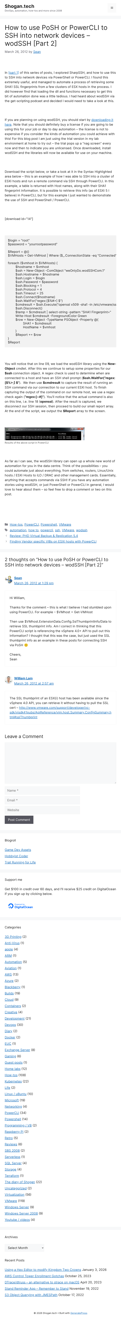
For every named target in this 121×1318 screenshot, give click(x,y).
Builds (9, 993)
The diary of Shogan (20, 1182)
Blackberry (12, 987)
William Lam (23, 678)
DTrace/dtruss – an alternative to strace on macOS (42, 1282)
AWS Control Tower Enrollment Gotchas (34, 1276)
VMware (65, 524)
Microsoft (12, 1100)
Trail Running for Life (20, 862)
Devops (10, 1025)
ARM (8, 955)
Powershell (49, 524)
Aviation (11, 968)
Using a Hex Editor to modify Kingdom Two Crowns (43, 1270)
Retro (9, 1138)
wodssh (81, 530)
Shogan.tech (19, 6)
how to (33, 530)
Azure (9, 981)
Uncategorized (16, 1188)
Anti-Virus (12, 943)
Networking (13, 1106)
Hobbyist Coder (16, 856)
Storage (10, 1169)
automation (18, 530)
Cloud (9, 1000)
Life (7, 1088)
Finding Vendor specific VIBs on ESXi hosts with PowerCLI (53, 541)
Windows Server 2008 (21, 1213)
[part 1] (13, 73)
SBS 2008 (12, 1150)
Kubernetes (13, 1081)
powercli (46, 530)
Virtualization (14, 1194)
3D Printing (13, 937)
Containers (13, 1006)
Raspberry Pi (14, 1132)
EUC (8, 1044)
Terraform (12, 1176)
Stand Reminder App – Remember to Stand (37, 1288)
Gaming (10, 1056)
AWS (8, 974)
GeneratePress (78, 1313)
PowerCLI (31, 524)
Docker (10, 1037)
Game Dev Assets (18, 850)
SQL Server (13, 1163)
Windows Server (17, 1207)
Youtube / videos (17, 1220)
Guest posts (14, 1062)
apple (9, 949)
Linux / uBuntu (15, 1094)
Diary (8, 1031)
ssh (57, 530)
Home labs (12, 1069)
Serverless (12, 1157)
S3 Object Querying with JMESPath (31, 1295)
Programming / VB (18, 1125)
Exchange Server (17, 1050)
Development (15, 1018)
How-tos (16, 524)
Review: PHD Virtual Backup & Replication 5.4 (44, 536)
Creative (11, 1012)
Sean (18, 578)
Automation (13, 962)
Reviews (11, 1144)
